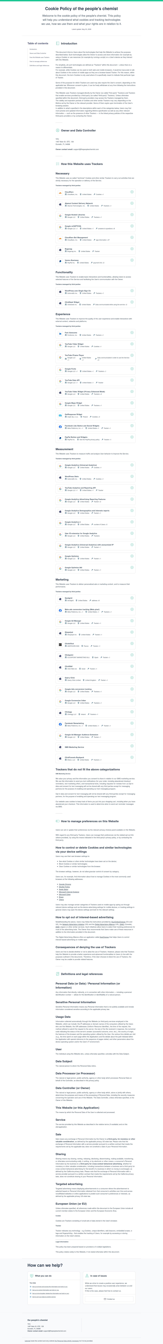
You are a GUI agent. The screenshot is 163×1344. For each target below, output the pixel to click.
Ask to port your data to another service (44, 1297)
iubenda (27, 1341)
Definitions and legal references (39, 65)
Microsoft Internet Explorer (69, 892)
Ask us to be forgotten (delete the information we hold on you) (50, 1293)
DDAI (58, 927)
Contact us (111, 1299)
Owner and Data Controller (38, 53)
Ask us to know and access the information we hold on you (49, 1287)
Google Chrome (65, 884)
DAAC (122, 924)
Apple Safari (63, 889)
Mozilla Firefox (64, 886)
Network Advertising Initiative (73, 924)
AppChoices (104, 937)
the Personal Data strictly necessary (67, 1341)
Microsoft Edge (64, 894)
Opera (61, 899)
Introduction (33, 49)
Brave (61, 897)
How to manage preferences (38, 61)
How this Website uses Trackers (39, 57)
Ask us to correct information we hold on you (45, 1290)
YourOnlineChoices (118, 921)
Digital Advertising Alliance (105, 924)
